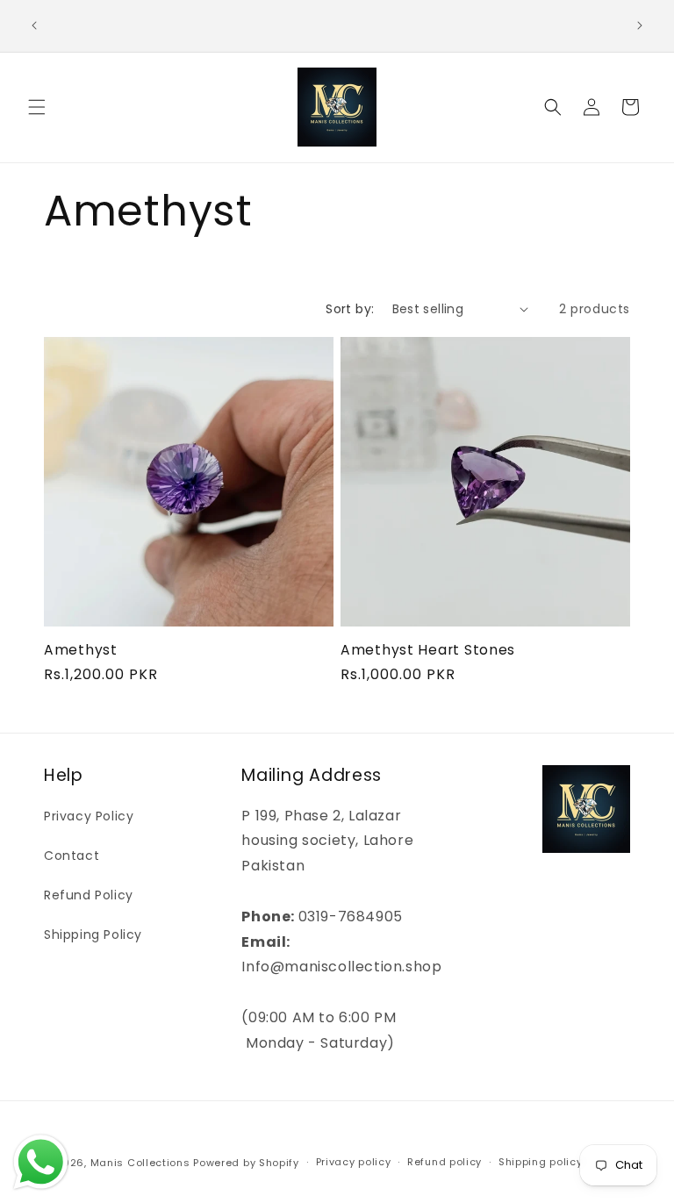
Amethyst (81, 649)
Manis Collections (140, 1163)
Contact (71, 855)
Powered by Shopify (246, 1163)
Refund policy (444, 1162)
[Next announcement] (639, 25)
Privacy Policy (88, 816)
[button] (37, 107)
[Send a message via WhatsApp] (41, 1162)
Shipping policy (540, 1162)
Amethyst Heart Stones (428, 649)
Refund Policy (88, 895)
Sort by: (350, 309)
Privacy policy (353, 1162)
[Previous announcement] (34, 25)
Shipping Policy (93, 934)
